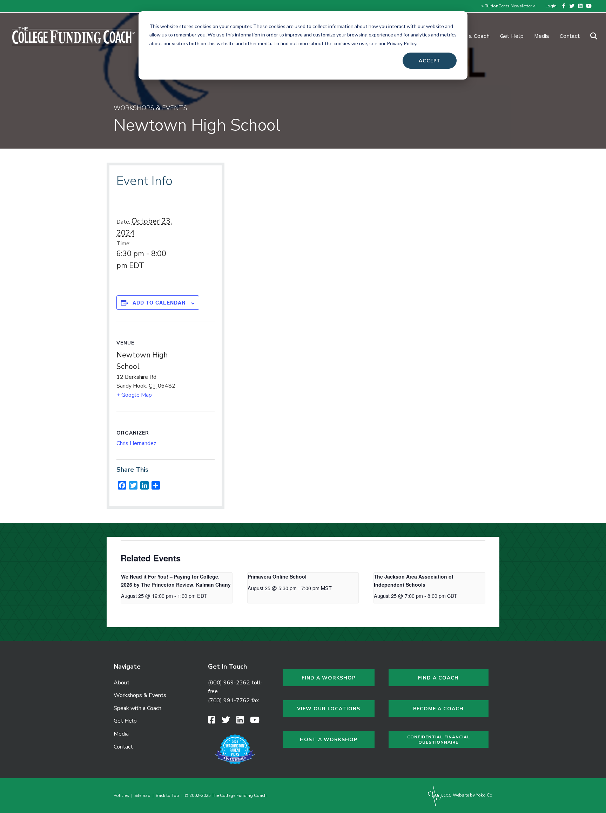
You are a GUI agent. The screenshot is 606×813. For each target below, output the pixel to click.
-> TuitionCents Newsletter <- (508, 6)
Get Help (512, 36)
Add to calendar (159, 302)
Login (551, 6)
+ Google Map (134, 395)
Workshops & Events (140, 695)
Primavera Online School (277, 576)
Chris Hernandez (136, 443)
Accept (430, 60)
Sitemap (142, 795)
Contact (570, 36)
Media (121, 734)
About (121, 682)
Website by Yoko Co (472, 795)
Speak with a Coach (137, 708)
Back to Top (167, 795)
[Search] (589, 36)
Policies (122, 795)
